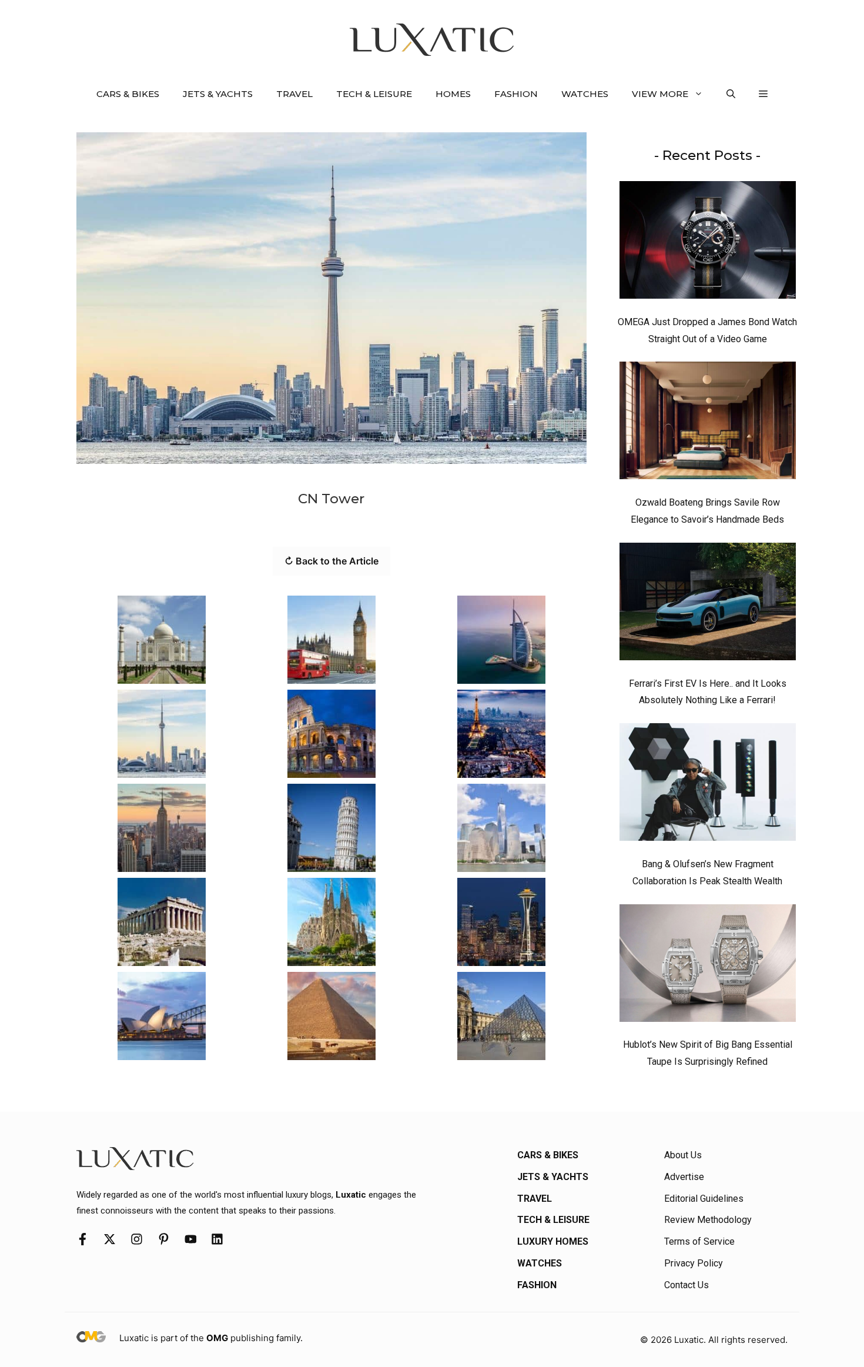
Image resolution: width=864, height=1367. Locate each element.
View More (660, 93)
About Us (683, 1155)
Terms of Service (699, 1241)
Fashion (516, 93)
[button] (731, 94)
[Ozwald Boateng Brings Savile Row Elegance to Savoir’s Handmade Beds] (707, 423)
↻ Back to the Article (331, 561)
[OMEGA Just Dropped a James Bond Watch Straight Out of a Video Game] (707, 243)
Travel (294, 93)
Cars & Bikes (127, 93)
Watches (584, 93)
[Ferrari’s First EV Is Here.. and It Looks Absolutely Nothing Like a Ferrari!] (707, 604)
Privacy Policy (693, 1263)
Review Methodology (708, 1219)
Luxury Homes (552, 1241)
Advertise (684, 1176)
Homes (453, 93)
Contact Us (686, 1285)
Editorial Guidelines (704, 1198)
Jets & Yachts (218, 93)
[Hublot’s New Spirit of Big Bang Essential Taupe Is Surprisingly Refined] (707, 966)
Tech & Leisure (374, 93)
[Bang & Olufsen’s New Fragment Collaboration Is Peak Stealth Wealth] (707, 785)
